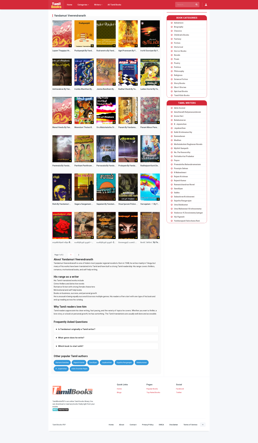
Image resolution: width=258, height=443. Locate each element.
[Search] (196, 4)
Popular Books (152, 389)
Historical (178, 47)
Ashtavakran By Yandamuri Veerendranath (71, 89)
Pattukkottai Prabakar (184, 156)
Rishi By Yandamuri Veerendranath (67, 204)
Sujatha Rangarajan (124, 362)
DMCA (161, 425)
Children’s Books (181, 35)
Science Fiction (181, 79)
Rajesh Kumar (79, 362)
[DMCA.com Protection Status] (60, 411)
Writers (97, 5)
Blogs (119, 392)
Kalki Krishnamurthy (183, 132)
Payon (177, 160)
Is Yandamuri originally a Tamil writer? (76, 329)
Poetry (177, 63)
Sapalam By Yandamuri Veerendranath (113, 204)
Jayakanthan (107, 362)
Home (69, 5)
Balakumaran (142, 362)
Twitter (179, 392)
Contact (133, 425)
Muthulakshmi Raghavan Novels (188, 144)
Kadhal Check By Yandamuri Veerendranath (137, 89)
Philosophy (179, 71)
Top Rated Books (153, 392)
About (121, 425)
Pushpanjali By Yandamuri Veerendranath (92, 51)
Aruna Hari (178, 116)
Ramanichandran (62, 362)
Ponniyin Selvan (181, 168)
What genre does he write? (71, 337)
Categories (82, 5)
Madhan (177, 140)
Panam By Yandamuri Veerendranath (134, 127)
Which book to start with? (70, 346)
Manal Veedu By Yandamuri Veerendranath (71, 127)
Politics (177, 67)
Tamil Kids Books (182, 95)
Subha (177, 193)
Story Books (179, 83)
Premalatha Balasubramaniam (187, 164)
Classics (178, 31)
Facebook (180, 389)
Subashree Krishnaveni (184, 197)
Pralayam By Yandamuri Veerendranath (135, 166)
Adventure (178, 23)
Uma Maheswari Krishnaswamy (187, 209)
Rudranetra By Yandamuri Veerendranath (114, 51)
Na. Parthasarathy (182, 152)
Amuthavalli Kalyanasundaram (187, 112)
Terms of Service (190, 425)
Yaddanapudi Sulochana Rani (187, 221)
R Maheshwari (180, 172)
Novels (177, 55)
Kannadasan (179, 136)
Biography (178, 27)
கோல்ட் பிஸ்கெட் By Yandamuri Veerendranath (159, 242)
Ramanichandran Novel (184, 184)
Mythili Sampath (181, 148)
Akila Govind (179, 108)
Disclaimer (173, 425)
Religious (178, 75)
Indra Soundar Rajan (79, 369)
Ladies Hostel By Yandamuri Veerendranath (159, 89)
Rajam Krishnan (181, 176)
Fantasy (177, 39)
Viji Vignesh (179, 217)
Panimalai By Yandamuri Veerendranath (69, 166)
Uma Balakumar (181, 205)
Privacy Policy (147, 425)
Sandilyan (93, 362)
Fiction (177, 43)
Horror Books (180, 51)
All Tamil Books (114, 5)
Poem (176, 59)
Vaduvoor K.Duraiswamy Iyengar (188, 213)
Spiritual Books (181, 91)
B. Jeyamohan (61, 369)
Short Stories (180, 87)
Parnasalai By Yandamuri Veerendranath (114, 166)
